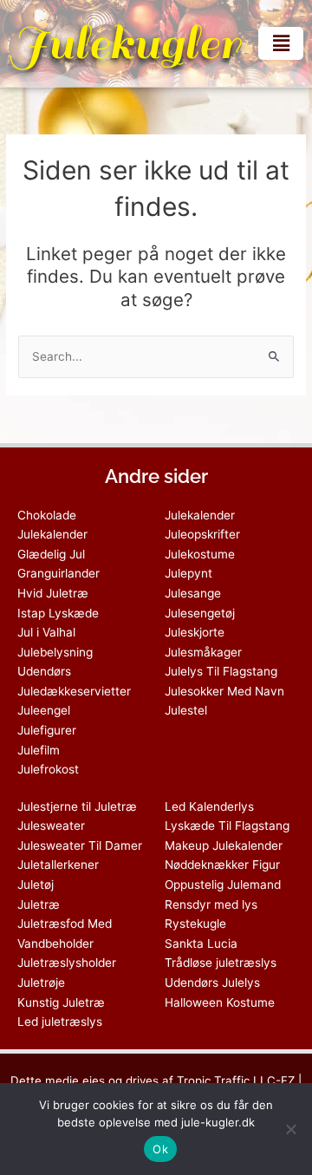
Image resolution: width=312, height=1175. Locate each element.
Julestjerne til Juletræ (77, 806)
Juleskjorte (194, 632)
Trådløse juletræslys (220, 962)
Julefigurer (46, 730)
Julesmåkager (203, 652)
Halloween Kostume (220, 1002)
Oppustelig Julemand (223, 884)
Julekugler (125, 43)
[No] (290, 1129)
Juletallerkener (58, 864)
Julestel (186, 710)
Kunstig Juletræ (61, 1002)
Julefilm (38, 750)
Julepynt (188, 573)
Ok (160, 1149)
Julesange (193, 593)
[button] (281, 43)
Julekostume (200, 554)
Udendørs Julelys (212, 982)
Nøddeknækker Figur (222, 864)
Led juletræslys (59, 1021)
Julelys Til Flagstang (221, 671)
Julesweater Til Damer (79, 845)
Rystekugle (195, 923)
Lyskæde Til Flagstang (227, 825)
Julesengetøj (200, 613)
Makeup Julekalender (224, 845)
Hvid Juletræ (52, 593)
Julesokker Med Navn (224, 691)
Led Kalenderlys (209, 806)
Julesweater (51, 825)
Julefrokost (48, 769)
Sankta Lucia (201, 943)
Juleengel (43, 710)
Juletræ (38, 904)
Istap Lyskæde (58, 613)
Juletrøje (41, 982)
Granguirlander (58, 573)
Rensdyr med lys (211, 904)
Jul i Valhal (46, 632)
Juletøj (35, 884)
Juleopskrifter (202, 534)
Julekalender (200, 515)
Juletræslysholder (66, 962)
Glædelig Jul (51, 554)
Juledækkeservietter (74, 691)
